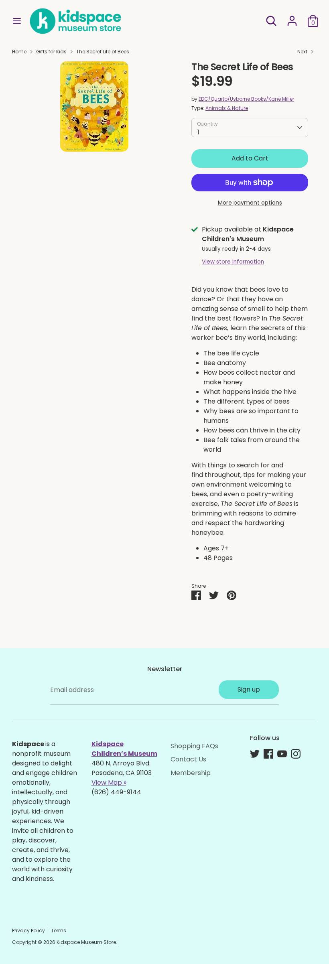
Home (19, 51)
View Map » (108, 782)
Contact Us (188, 759)
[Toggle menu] (17, 21)
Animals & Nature (226, 108)
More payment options (250, 203)
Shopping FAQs (194, 746)
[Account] (292, 17)
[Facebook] (268, 754)
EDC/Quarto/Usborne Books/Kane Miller (246, 98)
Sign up (249, 689)
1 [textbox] (198, 132)
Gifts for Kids (51, 51)
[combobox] (249, 127)
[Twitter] (255, 754)
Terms (58, 930)
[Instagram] (296, 754)
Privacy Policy (28, 930)
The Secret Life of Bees (102, 51)
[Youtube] (282, 754)
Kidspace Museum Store (86, 942)
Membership (191, 772)
